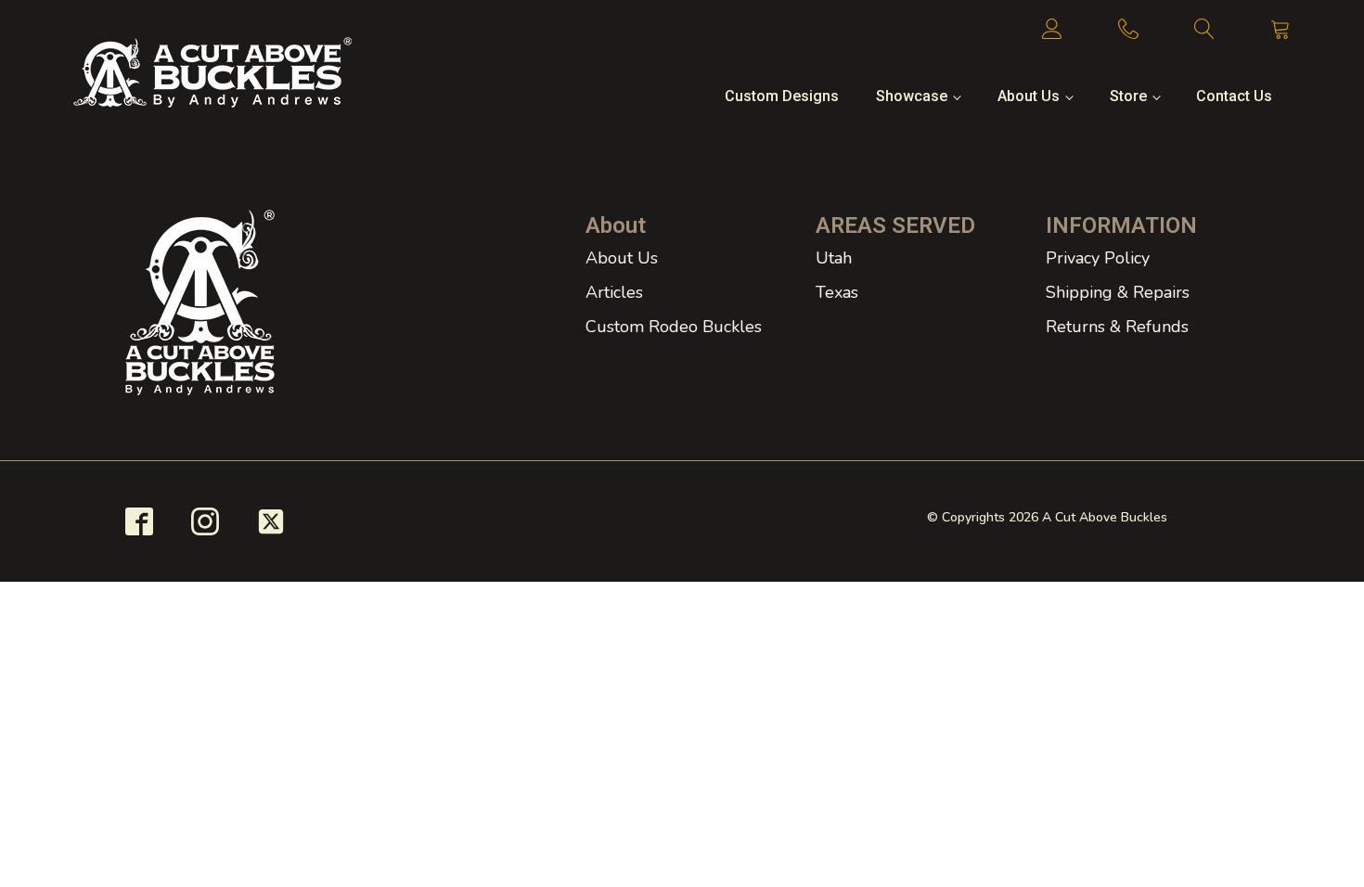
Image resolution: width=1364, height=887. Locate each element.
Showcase (911, 96)
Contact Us (1234, 96)
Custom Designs (782, 96)
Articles (614, 292)
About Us (1028, 96)
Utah (834, 258)
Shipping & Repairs (1118, 292)
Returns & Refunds (1117, 326)
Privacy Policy (1098, 258)
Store (1128, 96)
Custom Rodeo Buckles (673, 326)
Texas (837, 292)
